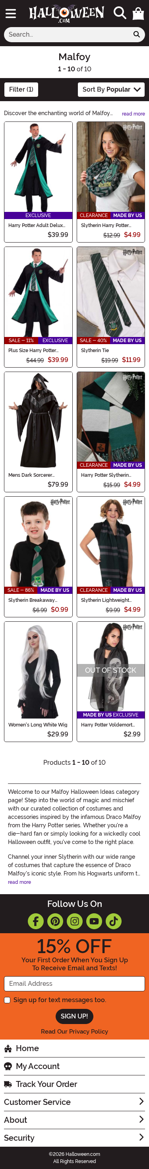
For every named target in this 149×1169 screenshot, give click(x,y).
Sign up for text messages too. (60, 1000)
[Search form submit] (136, 34)
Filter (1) (21, 89)
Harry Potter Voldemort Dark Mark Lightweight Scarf (106, 725)
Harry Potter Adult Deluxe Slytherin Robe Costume (37, 225)
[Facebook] (36, 921)
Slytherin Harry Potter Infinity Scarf (105, 225)
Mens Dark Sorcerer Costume (30, 475)
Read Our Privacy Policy (74, 1031)
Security (19, 1138)
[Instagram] (75, 921)
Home (27, 1048)
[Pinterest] (55, 921)
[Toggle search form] (120, 13)
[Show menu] (10, 13)
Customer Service (37, 1102)
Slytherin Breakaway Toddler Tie (31, 600)
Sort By (106, 89)
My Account (38, 1066)
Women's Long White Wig (38, 725)
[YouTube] (94, 921)
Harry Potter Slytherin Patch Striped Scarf (105, 475)
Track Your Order (46, 1084)
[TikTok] (114, 921)
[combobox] (66, 34)
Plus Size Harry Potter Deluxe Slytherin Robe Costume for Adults (33, 350)
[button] (138, 13)
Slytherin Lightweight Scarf (105, 600)
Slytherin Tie (95, 350)
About (15, 1120)
